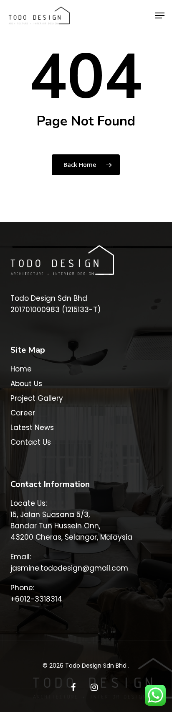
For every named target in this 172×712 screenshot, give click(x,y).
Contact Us (30, 442)
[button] (159, 15)
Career (22, 413)
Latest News (32, 428)
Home (21, 369)
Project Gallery (36, 398)
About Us (26, 384)
